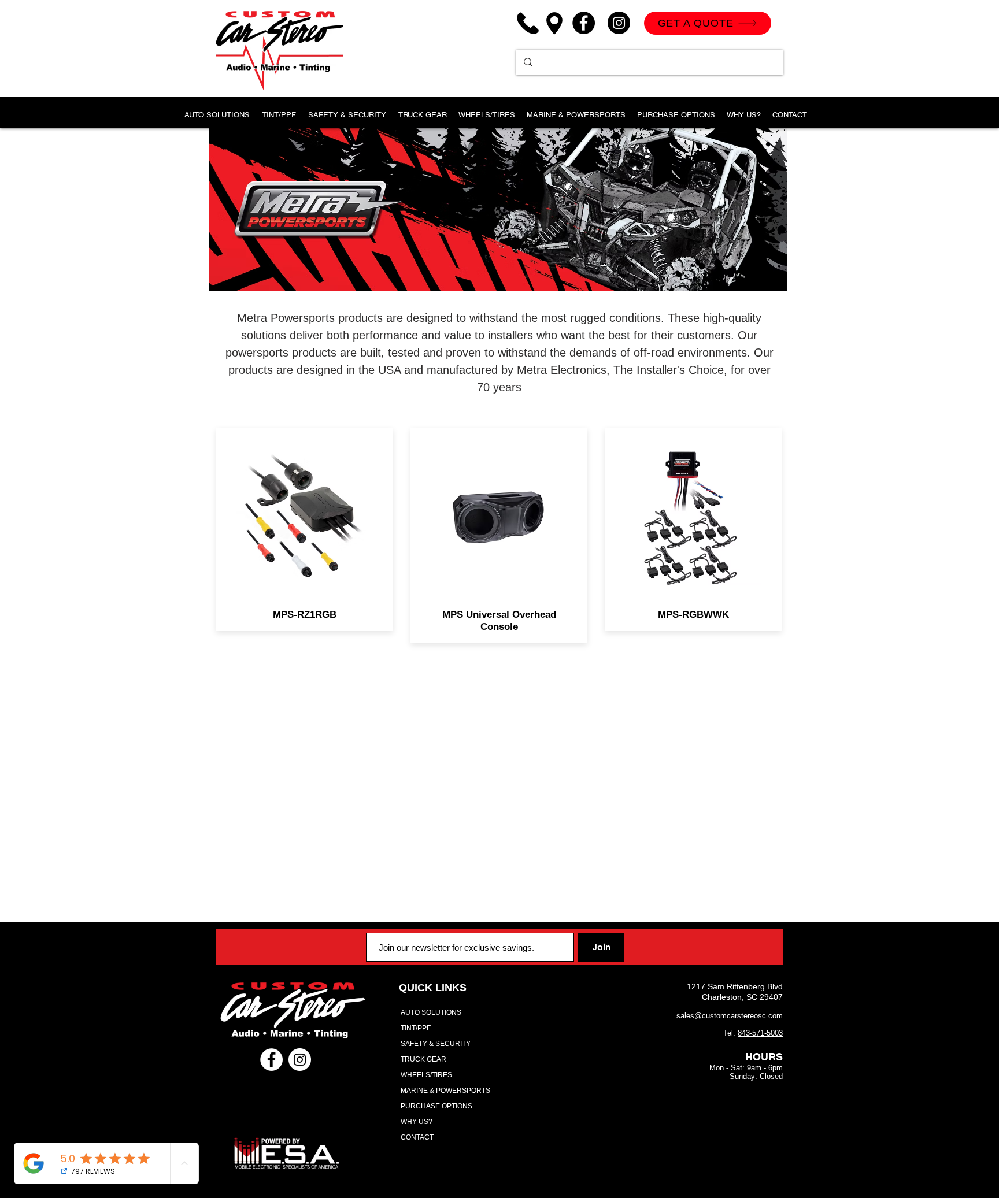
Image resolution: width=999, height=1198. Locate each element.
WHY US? (416, 1122)
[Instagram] (619, 23)
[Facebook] (583, 23)
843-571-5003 (760, 1033)
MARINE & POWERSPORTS (445, 1090)
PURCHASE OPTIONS (436, 1106)
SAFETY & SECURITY (436, 1044)
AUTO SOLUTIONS (431, 1012)
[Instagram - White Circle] (299, 1059)
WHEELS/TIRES (426, 1075)
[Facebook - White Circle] (271, 1059)
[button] (279, 109)
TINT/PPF (416, 1028)
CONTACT (417, 1137)
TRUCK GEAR (423, 1059)
